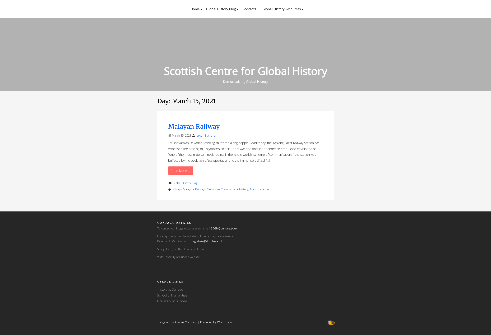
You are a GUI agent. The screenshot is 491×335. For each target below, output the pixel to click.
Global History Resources (282, 9)
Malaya (177, 189)
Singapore (213, 189)
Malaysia (188, 189)
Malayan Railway (194, 126)
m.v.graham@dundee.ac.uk (206, 241)
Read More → (181, 170)
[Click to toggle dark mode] (332, 322)
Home (195, 9)
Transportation (259, 189)
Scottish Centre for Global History (245, 71)
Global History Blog (221, 9)
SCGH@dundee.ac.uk (224, 228)
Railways (200, 189)
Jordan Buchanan (206, 135)
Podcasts (249, 9)
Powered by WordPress (216, 322)
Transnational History (234, 189)
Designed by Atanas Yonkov (176, 322)
